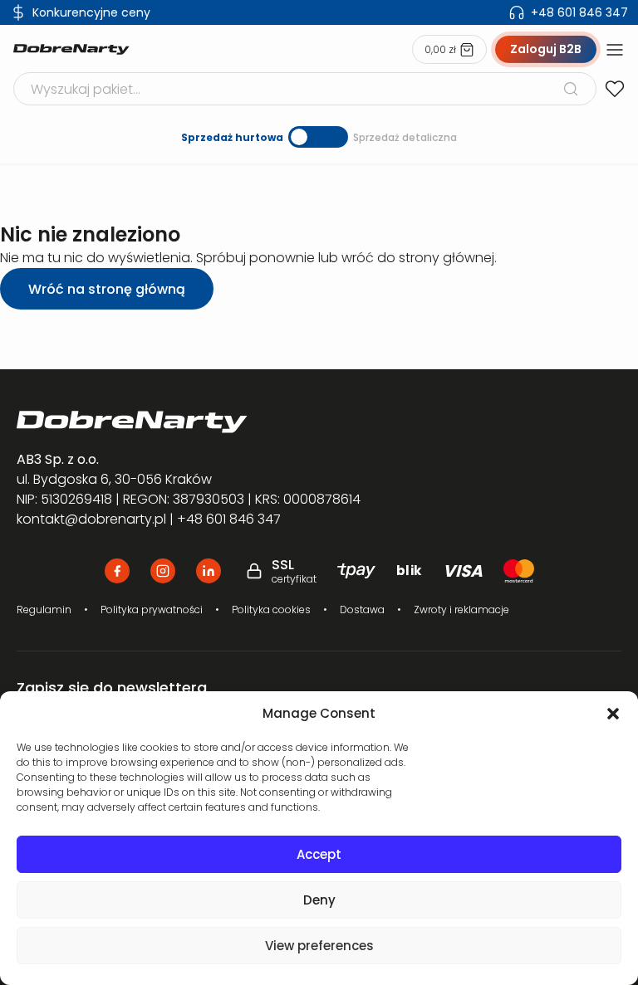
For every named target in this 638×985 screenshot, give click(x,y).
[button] (613, 713)
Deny (319, 900)
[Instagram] (162, 570)
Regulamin (44, 609)
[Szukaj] (570, 88)
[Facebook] (117, 570)
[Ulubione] (615, 89)
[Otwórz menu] (615, 50)
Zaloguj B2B (546, 49)
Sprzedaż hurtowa (232, 137)
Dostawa (362, 609)
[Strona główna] (71, 50)
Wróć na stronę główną (106, 289)
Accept (319, 854)
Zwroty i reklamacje (461, 609)
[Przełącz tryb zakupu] (318, 137)
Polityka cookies (271, 609)
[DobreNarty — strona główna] (319, 422)
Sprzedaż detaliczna (405, 137)
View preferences (319, 945)
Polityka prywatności (152, 609)
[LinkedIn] (208, 570)
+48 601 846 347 (579, 12)
